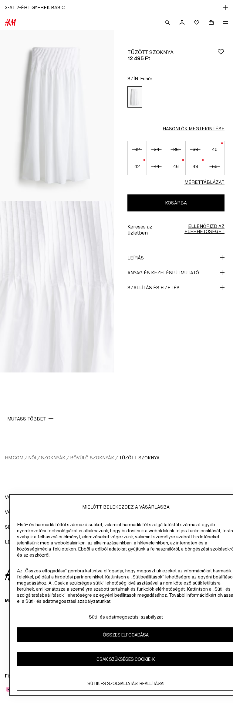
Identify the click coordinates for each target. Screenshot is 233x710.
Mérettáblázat (204, 182)
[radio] (134, 97)
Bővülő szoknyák (92, 457)
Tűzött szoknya (139, 457)
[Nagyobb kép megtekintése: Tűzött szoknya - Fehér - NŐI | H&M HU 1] (57, 115)
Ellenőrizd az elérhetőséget (204, 229)
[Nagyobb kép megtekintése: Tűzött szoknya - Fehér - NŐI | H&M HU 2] (57, 286)
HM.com (14, 457)
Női (32, 457)
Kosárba (176, 202)
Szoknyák (53, 457)
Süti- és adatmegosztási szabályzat (126, 616)
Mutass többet (26, 418)
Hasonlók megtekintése (194, 128)
